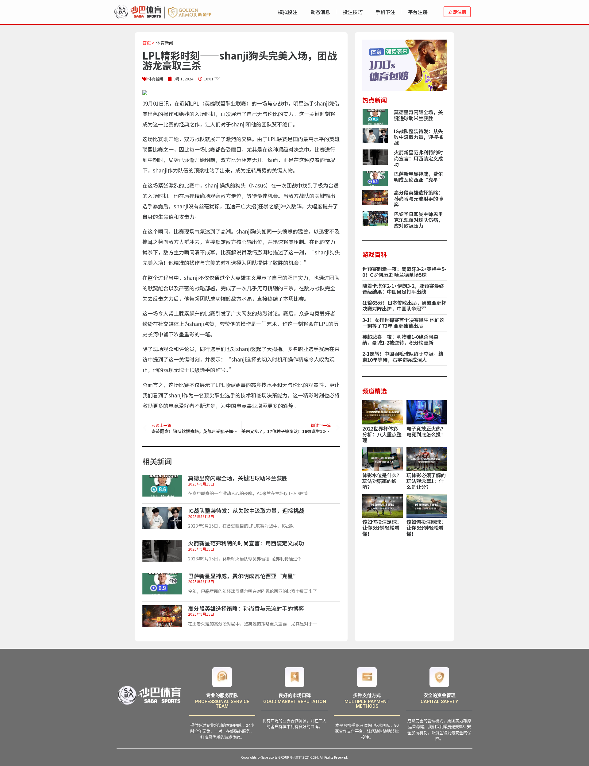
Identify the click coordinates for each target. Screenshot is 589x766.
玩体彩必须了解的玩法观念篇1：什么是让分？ (426, 480)
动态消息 (320, 12)
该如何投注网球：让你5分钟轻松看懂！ (426, 527)
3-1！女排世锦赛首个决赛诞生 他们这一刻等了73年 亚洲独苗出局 (403, 322)
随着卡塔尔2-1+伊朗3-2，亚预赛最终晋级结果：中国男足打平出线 (403, 288)
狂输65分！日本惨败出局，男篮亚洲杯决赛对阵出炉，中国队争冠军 (404, 305)
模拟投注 (288, 12)
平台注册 (418, 12)
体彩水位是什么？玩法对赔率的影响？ (382, 480)
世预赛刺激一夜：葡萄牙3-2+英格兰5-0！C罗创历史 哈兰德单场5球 (404, 271)
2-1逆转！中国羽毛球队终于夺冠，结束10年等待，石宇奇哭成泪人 (402, 356)
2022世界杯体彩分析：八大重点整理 (382, 434)
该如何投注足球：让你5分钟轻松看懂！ (382, 527)
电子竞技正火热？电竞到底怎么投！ (426, 431)
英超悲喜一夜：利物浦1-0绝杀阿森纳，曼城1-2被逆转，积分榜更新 (400, 339)
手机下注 (385, 12)
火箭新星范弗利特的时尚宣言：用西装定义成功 (246, 543)
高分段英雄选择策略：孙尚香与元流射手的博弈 (246, 608)
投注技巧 (353, 12)
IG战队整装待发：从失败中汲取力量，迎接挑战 (246, 510)
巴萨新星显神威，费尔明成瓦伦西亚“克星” (243, 576)
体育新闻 (164, 43)
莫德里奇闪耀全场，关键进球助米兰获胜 (237, 478)
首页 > (148, 43)
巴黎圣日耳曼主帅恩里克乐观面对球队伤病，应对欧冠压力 (418, 219)
